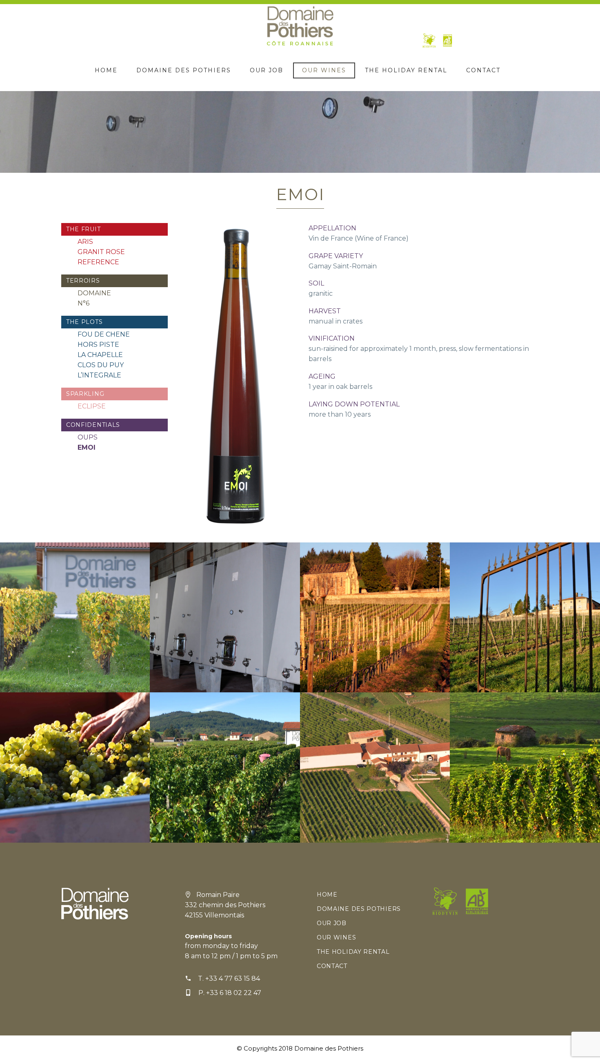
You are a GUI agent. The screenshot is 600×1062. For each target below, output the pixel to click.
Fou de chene (104, 334)
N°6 (83, 303)
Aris (85, 241)
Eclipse (92, 406)
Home (106, 70)
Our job (266, 70)
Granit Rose (101, 252)
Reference (98, 262)
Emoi (87, 447)
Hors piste (98, 344)
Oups (88, 437)
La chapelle (100, 355)
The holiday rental (406, 70)
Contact (483, 70)
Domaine (94, 293)
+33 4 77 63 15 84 (232, 978)
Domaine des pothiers (183, 70)
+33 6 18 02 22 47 (233, 993)
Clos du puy (101, 365)
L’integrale (99, 375)
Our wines (324, 70)
